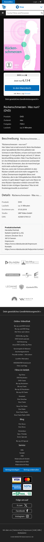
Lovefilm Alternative (22, 359)
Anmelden (8, 2)
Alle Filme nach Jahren (22, 332)
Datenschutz (17, 530)
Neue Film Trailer (22, 406)
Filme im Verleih (22, 369)
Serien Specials (22, 437)
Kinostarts (22, 396)
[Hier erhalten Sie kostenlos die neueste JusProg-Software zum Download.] (22, 493)
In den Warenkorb (22, 88)
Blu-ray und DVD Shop (22, 329)
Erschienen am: (8, 209)
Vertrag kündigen (12, 469)
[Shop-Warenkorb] (40, 2)
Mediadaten (22, 533)
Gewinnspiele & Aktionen (22, 349)
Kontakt (22, 453)
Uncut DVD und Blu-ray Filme (22, 345)
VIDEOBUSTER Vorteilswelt (22, 363)
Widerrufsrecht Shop (22, 465)
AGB (22, 456)
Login (35, 2)
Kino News (22, 427)
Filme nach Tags (22, 366)
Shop (22, 7)
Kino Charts (22, 402)
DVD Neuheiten (22, 378)
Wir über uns (7, 530)
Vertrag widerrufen (31, 469)
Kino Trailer (22, 409)
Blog (22, 419)
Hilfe (22, 450)
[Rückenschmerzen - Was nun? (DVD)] (22, 44)
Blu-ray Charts (22, 386)
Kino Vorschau (22, 399)
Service (22, 445)
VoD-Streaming (22, 342)
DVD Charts (22, 380)
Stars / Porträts (22, 434)
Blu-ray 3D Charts (22, 392)
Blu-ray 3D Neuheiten (22, 389)
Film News (22, 424)
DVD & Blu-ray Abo (22, 336)
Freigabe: (7, 124)
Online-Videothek (22, 321)
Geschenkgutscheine (22, 352)
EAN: (4, 216)
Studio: (5, 213)
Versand (27, 93)
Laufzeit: (7, 127)
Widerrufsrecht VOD (22, 462)
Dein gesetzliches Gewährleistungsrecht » (22, 99)
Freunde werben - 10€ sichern (22, 354)
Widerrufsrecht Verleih (22, 459)
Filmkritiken (22, 431)
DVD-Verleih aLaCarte (22, 339)
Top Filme (22, 375)
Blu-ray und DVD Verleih (22, 326)
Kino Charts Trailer (22, 412)
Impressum (28, 530)
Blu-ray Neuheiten (22, 383)
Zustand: (7, 120)
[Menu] (3, 13)
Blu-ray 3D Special (22, 441)
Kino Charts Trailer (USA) (22, 415)
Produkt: (7, 116)
